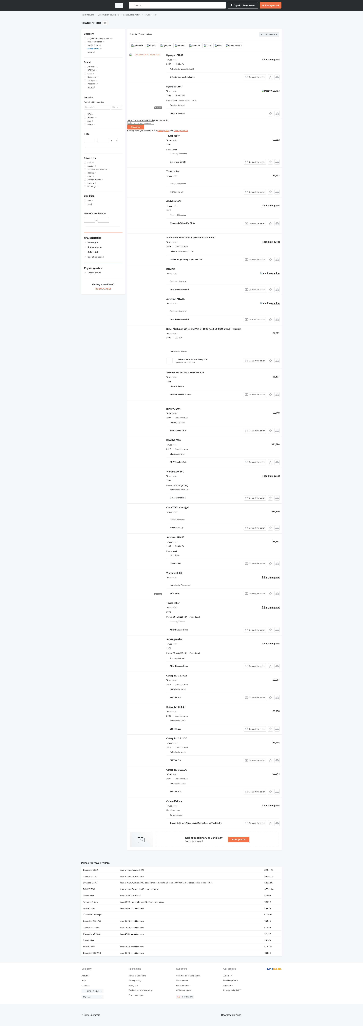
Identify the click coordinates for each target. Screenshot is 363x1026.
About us (85, 976)
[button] (270, 77)
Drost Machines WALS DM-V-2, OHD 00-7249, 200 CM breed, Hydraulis (203, 329)
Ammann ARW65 (175, 299)
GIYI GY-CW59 (174, 201)
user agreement (181, 130)
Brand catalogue (136, 995)
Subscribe (135, 127)
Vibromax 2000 (174, 573)
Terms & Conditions (137, 976)
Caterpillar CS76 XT (176, 675)
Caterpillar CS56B (175, 707)
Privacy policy (135, 980)
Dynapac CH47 (174, 86)
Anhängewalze (174, 639)
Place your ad (238, 839)
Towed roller (173, 136)
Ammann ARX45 (175, 537)
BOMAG (170, 269)
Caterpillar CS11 (90, 876)
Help (84, 980)
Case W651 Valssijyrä (177, 507)
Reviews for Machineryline (140, 990)
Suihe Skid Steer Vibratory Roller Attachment (190, 237)
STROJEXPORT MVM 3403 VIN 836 (185, 372)
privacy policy (163, 130)
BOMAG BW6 (173, 409)
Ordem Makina (174, 801)
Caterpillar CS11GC (176, 770)
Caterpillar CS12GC (176, 738)
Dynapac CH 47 (174, 55)
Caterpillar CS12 (90, 870)
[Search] (132, 5)
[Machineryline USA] (96, 5)
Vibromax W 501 (175, 471)
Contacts (85, 985)
